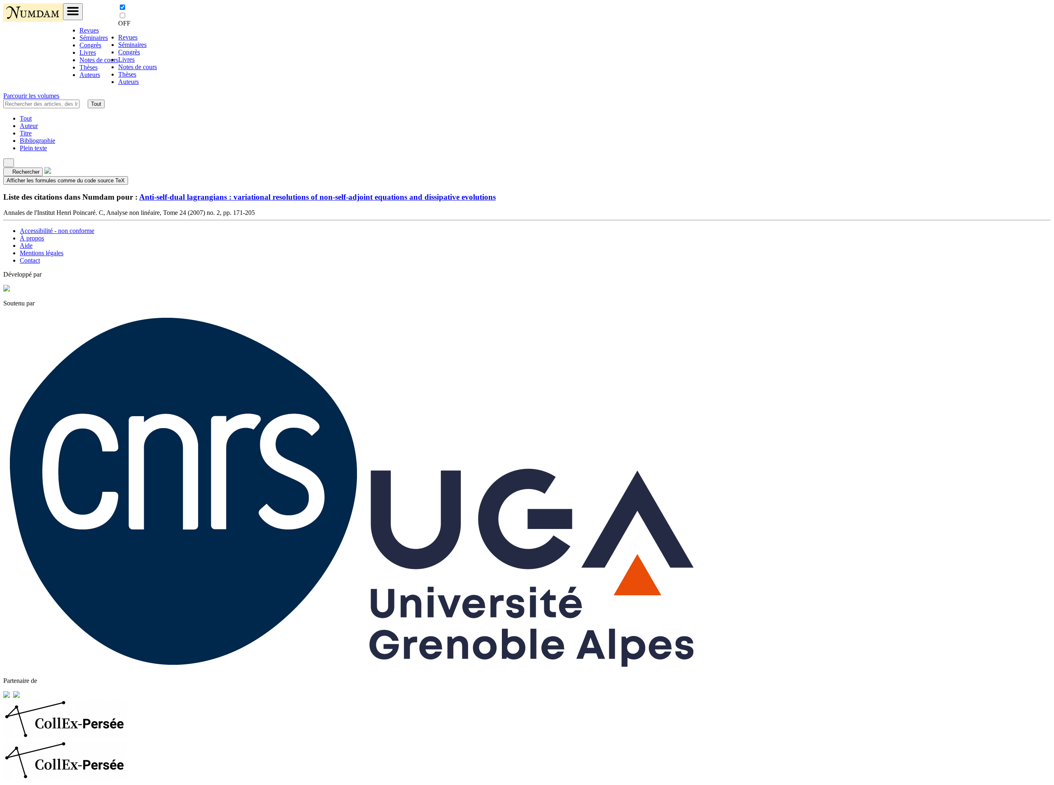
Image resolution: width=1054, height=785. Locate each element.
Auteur (29, 125)
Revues (89, 30)
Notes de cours (98, 59)
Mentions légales (41, 252)
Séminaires (93, 37)
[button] (83, 103)
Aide (26, 245)
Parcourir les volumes (31, 95)
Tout (96, 104)
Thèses (88, 67)
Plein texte (33, 147)
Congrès (90, 45)
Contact (30, 260)
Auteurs (89, 74)
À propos (32, 238)
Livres (87, 52)
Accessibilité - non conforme (57, 230)
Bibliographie (37, 140)
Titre (26, 133)
